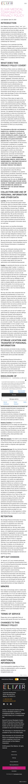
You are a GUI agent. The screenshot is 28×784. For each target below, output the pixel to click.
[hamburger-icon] (25, 3)
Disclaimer (14, 771)
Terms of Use (14, 754)
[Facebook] (10, 704)
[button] (25, 380)
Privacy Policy (14, 768)
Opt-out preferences (14, 764)
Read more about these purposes (21, 391)
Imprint (24, 402)
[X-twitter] (7, 704)
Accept (14, 394)
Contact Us (14, 751)
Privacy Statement (14, 761)
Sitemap (14, 757)
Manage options (14, 399)
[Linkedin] (3, 704)
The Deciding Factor (17, 774)
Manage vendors (11, 391)
